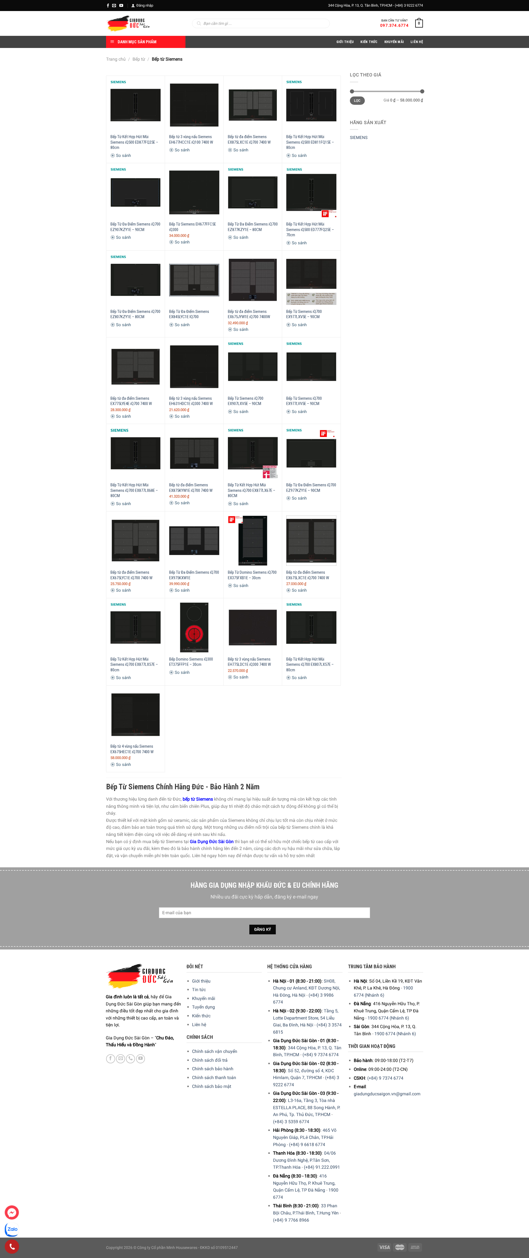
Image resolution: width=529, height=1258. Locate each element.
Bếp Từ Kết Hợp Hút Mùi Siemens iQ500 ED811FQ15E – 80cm (310, 142)
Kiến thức (368, 42)
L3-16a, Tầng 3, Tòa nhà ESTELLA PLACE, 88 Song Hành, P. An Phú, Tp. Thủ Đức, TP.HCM (306, 1107)
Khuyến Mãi (394, 42)
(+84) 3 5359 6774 (291, 1121)
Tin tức (199, 989)
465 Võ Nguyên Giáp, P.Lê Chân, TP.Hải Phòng (304, 1137)
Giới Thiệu (345, 42)
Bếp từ (139, 59)
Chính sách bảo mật (211, 1086)
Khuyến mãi (203, 998)
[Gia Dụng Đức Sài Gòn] (128, 23)
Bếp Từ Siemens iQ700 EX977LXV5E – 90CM (304, 314)
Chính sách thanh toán (214, 1077)
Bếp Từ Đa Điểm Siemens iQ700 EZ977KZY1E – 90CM (311, 487)
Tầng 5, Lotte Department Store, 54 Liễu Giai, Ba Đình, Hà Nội (305, 1018)
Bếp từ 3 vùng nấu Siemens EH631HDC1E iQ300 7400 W (191, 401)
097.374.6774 (394, 25)
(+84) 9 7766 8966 (291, 1220)
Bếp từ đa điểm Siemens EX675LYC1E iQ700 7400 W (131, 575)
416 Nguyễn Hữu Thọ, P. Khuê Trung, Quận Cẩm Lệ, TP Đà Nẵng (304, 1183)
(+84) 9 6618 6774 (307, 1144)
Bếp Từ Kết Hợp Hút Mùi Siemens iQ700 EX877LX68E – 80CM (134, 490)
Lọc (357, 101)
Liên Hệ (417, 42)
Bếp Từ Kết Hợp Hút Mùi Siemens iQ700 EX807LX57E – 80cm (310, 664)
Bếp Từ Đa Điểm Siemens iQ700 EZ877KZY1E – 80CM (253, 227)
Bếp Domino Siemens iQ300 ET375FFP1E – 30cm (191, 662)
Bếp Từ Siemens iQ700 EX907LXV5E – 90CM (245, 401)
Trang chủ (116, 59)
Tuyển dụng (203, 1007)
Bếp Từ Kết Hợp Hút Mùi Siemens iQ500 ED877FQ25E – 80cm (134, 142)
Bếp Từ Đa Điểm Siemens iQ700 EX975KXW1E (194, 575)
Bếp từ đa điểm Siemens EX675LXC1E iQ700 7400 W (307, 575)
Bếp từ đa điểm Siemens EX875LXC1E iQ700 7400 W (249, 139)
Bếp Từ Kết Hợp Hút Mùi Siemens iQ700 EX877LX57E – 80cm (134, 664)
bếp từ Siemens (198, 799)
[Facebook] (108, 5)
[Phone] (12, 1246)
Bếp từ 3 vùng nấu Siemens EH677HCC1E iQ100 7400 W (191, 139)
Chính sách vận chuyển (214, 1051)
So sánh (123, 155)
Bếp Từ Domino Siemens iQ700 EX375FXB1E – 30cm (252, 575)
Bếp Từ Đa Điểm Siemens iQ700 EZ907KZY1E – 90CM (135, 227)
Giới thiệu (201, 981)
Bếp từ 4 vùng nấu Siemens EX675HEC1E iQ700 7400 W (131, 749)
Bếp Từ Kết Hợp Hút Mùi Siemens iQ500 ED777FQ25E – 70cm (310, 229)
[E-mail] (114, 5)
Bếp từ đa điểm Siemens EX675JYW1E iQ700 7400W (249, 314)
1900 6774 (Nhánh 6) (388, 1018)
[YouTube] (121, 5)
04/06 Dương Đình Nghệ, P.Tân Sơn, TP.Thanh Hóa (304, 1160)
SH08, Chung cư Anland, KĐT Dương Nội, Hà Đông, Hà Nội (306, 988)
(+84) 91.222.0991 (322, 1167)
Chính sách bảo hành (212, 1068)
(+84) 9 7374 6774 (321, 1054)
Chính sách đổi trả (210, 1060)
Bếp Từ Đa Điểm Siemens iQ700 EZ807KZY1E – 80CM (135, 314)
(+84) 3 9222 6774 (409, 5)
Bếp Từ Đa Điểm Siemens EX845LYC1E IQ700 (189, 314)
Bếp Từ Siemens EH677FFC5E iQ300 (192, 227)
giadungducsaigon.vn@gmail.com (387, 1093)
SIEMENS (359, 137)
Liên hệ (199, 1024)
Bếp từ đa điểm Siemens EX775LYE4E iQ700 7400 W (131, 401)
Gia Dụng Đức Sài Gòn (212, 841)
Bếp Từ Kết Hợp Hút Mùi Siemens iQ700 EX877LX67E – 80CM (251, 490)
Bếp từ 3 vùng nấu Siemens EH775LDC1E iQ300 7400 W (249, 662)
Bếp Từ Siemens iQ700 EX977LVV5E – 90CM (304, 401)
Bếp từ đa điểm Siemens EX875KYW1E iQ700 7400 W (190, 487)
